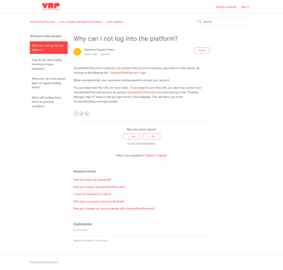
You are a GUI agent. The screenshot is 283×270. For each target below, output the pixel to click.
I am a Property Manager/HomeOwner (80, 21)
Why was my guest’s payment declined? (99, 201)
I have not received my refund (92, 194)
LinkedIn (87, 113)
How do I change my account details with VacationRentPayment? (114, 208)
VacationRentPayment (42, 21)
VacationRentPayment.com (145, 92)
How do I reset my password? (92, 179)
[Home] (51, 10)
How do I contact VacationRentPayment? (99, 187)
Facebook (76, 113)
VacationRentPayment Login (128, 72)
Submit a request (226, 7)
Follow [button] (201, 50)
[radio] (131, 136)
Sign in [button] (245, 7)
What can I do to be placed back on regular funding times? (48, 82)
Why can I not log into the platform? (47, 47)
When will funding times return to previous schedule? (46, 101)
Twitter (81, 113)
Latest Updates (114, 21)
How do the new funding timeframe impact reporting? (47, 64)
